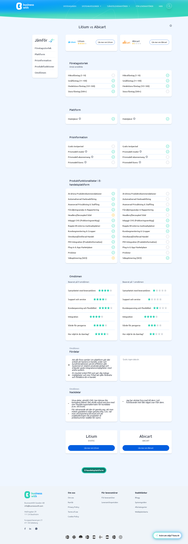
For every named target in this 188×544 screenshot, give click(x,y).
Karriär (70, 502)
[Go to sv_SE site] (67, 537)
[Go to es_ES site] (94, 537)
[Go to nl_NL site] (107, 537)
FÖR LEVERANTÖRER (144, 6)
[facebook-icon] (25, 528)
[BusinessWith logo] (25, 6)
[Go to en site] (120, 537)
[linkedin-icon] (30, 528)
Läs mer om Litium (105, 42)
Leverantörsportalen (110, 502)
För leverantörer (108, 497)
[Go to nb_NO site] (114, 537)
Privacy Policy (73, 507)
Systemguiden (141, 502)
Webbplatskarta (141, 512)
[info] (171, 26)
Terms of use (73, 512)
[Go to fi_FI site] (100, 537)
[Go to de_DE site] (80, 537)
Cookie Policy (73, 516)
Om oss (71, 497)
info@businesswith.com (33, 506)
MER (161, 6)
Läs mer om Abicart (159, 42)
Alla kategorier (141, 507)
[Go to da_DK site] (87, 537)
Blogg (137, 497)
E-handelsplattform (94, 470)
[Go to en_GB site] (74, 537)
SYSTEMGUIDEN (69, 6)
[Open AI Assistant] (36, 528)
